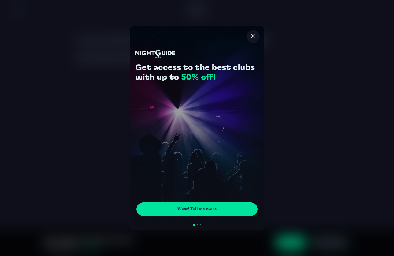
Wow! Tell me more (197, 209)
